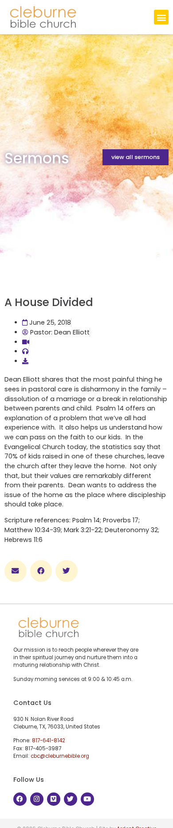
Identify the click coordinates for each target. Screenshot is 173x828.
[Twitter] (70, 799)
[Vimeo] (53, 799)
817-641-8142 (48, 740)
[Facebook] (20, 799)
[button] (161, 17)
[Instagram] (36, 799)
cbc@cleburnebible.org (60, 756)
